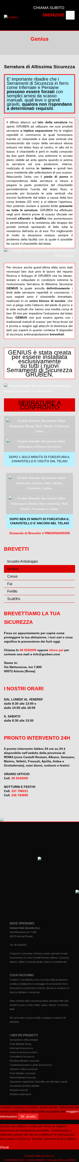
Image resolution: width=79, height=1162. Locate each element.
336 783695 (19, 795)
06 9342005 (28, 650)
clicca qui (56, 650)
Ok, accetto (28, 1116)
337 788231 (19, 791)
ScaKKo (13, 599)
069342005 (53, 15)
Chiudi (4, 1147)
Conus (12, 576)
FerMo (12, 591)
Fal (9, 584)
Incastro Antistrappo (22, 561)
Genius (12, 569)
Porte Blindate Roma (20, 1044)
